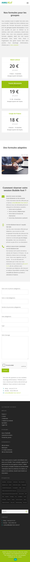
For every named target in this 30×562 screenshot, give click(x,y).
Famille (7, 496)
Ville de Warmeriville (7, 452)
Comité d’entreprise (6, 487)
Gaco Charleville (6, 433)
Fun (16, 496)
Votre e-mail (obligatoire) (8, 298)
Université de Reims (7, 435)
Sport (25, 499)
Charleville (24, 484)
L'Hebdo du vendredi (7, 420)
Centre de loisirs (16, 484)
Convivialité (15, 487)
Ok (15, 559)
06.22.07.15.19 (11, 520)
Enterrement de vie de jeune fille (10, 493)
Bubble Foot (5, 484)
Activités (4, 482)
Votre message (6, 335)
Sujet (3, 326)
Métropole (4, 447)
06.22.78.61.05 (12, 523)
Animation (9, 482)
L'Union (4, 416)
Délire (24, 487)
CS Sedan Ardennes (7, 450)
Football (12, 496)
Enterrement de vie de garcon (9, 490)
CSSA (20, 487)
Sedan (13, 499)
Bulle (10, 484)
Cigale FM (4, 425)
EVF (26, 493)
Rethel (8, 499)
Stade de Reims (5, 502)
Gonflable (20, 496)
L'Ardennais (5, 418)
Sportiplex (4, 423)
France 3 (4, 414)
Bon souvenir (22, 482)
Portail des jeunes (6, 437)
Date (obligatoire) (6, 316)
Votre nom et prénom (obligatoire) (11, 288)
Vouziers (25, 502)
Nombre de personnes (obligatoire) (11, 307)
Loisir (25, 496)
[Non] (28, 556)
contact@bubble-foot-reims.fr (20, 203)
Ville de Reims (5, 445)
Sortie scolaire (19, 499)
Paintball (4, 499)
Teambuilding (19, 502)
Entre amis (21, 493)
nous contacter (14, 45)
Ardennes (15, 482)
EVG (3, 496)
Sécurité (12, 502)
